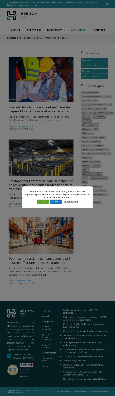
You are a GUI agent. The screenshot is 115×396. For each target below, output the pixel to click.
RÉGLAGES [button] (56, 201)
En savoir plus (71, 201)
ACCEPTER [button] (42, 201)
